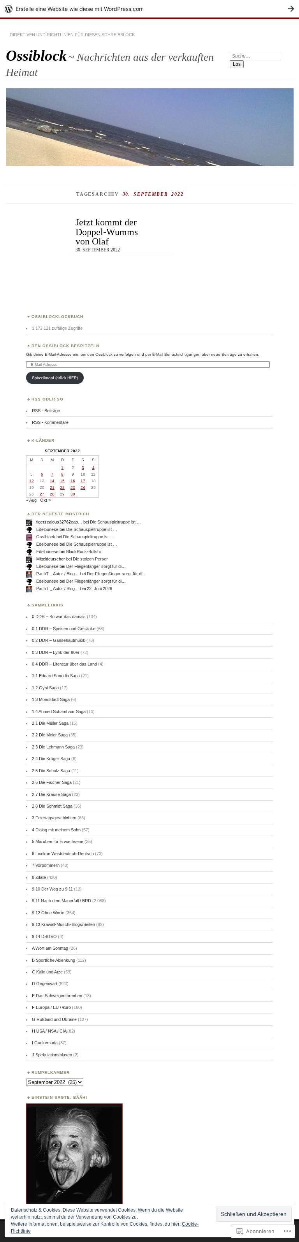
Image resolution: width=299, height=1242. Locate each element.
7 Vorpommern (46, 865)
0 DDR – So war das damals (59, 616)
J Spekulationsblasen (52, 1054)
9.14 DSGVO (44, 936)
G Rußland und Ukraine (54, 1019)
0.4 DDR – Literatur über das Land (64, 664)
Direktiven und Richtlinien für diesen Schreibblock (72, 34)
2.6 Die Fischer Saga (52, 782)
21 (52, 487)
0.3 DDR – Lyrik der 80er (55, 652)
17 (83, 481)
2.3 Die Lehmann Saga (53, 747)
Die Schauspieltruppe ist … (115, 522)
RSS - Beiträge (46, 410)
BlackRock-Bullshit (84, 551)
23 (72, 487)
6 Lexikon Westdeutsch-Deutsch (63, 853)
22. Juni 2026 (99, 588)
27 (42, 494)
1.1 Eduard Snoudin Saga (56, 675)
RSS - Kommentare (50, 422)
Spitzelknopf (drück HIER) (55, 378)
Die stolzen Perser (90, 559)
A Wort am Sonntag (50, 948)
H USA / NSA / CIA (49, 1031)
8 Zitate (39, 877)
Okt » (45, 500)
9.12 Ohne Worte (48, 912)
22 (62, 487)
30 (72, 494)
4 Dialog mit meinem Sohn (56, 829)
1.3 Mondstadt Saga (51, 699)
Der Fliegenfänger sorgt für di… (96, 566)
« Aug (31, 500)
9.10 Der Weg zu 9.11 (52, 889)
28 (52, 494)
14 (52, 481)
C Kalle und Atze (47, 972)
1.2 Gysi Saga (45, 687)
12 (31, 481)
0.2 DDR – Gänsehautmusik (58, 640)
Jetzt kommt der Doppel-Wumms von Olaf (107, 231)
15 (62, 481)
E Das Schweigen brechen (57, 995)
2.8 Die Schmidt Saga (52, 806)
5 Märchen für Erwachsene (57, 841)
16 (72, 481)
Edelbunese (47, 529)
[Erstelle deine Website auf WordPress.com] (149, 9)
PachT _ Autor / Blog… (57, 573)
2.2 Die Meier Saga (50, 735)
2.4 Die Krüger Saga (51, 758)
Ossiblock (36, 55)
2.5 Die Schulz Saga (51, 770)
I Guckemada (45, 1042)
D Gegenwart (44, 983)
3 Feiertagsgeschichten (54, 817)
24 (83, 487)
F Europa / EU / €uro (51, 1007)
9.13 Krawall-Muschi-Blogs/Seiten (63, 924)
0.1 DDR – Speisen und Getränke (63, 628)
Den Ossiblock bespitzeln (65, 346)
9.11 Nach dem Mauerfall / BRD (61, 900)
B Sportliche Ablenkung (53, 960)
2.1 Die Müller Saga (50, 723)
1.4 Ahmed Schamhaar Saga (59, 711)
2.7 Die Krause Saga (51, 794)
